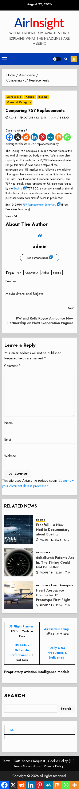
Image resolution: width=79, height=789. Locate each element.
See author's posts (37, 258)
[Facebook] (9, 137)
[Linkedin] (34, 137)
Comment (12, 365)
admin (13, 118)
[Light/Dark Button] (57, 59)
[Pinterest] (42, 137)
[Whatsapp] (67, 137)
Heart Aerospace (62, 585)
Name (8, 423)
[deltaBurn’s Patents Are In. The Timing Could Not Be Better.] (18, 562)
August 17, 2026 (50, 540)
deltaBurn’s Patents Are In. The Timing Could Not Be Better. (55, 562)
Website (10, 456)
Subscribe (74, 59)
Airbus (30, 97)
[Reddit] (26, 137)
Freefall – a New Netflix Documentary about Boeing (52, 529)
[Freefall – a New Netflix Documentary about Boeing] (18, 529)
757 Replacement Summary (39, 205)
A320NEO (31, 273)
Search (14, 695)
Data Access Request (29, 761)
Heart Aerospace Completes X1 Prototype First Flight (53, 595)
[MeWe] (50, 137)
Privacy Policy (53, 766)
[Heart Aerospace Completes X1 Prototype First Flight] (18, 595)
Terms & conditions (27, 766)
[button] (4, 59)
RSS (11, 730)
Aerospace (14, 97)
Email (7, 439)
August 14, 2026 (51, 573)
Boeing (43, 97)
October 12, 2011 (35, 118)
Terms (6, 761)
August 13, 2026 (51, 605)
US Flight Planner (21, 626)
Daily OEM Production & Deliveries (57, 653)
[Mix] (59, 137)
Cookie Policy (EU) (61, 761)
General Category (19, 102)
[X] (17, 137)
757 (18, 273)
